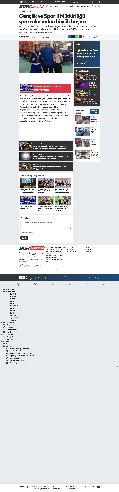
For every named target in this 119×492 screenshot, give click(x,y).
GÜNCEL (49, 6)
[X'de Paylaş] (73, 36)
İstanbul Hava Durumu (56, 249)
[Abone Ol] (94, 36)
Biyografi (9, 337)
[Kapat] (118, 367)
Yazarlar (45, 2)
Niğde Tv (88, 251)
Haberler (22, 11)
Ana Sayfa (10, 289)
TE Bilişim (97, 278)
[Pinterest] (27, 265)
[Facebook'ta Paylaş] (69, 36)
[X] (23, 265)
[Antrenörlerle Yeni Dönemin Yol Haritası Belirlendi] (46, 183)
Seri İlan (9, 332)
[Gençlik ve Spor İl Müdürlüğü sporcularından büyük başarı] (46, 57)
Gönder (24, 238)
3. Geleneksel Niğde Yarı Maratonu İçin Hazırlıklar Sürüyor (27, 190)
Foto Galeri (25, 2)
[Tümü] (98, 44)
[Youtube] (37, 265)
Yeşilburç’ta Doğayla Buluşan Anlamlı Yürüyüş (62, 208)
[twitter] (35, 284)
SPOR (77, 6)
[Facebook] (20, 265)
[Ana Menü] (99, 6)
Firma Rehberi (11, 330)
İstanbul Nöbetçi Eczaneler (57, 247)
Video (36, 2)
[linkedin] (103, 284)
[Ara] (93, 6)
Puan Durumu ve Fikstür (56, 255)
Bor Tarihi (88, 249)
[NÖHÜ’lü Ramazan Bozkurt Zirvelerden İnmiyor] (46, 200)
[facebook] (18, 284)
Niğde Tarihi (72, 251)
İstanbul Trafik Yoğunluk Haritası (21, 353)
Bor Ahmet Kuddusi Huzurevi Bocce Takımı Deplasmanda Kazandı (63, 190)
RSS (22, 278)
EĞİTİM (71, 6)
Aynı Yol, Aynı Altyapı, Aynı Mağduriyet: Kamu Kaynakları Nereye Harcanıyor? (48, 488)
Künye (71, 247)
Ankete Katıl (81, 63)
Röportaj (9, 334)
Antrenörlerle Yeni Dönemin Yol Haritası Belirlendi (45, 190)
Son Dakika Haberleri (55, 259)
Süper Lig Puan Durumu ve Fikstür (21, 356)
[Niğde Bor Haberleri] (31, 6)
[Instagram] (30, 265)
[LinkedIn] (33, 265)
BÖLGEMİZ (85, 6)
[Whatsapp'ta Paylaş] (76, 36)
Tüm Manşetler (53, 257)
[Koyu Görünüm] (96, 6)
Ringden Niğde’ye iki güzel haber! (27, 207)
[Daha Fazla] (80, 36)
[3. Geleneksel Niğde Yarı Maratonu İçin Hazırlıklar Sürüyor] (28, 183)
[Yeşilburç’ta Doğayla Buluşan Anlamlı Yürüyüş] (63, 200)
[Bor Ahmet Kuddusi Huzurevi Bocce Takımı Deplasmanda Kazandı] (63, 183)
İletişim (88, 247)
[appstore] (59, 270)
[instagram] (52, 284)
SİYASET (57, 6)
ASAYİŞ (64, 6)
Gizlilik (71, 249)
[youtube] (69, 284)
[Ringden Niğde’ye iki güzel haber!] (28, 200)
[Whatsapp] (40, 265)
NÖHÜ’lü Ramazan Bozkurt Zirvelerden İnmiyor (45, 208)
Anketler (9, 339)
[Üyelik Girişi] (98, 2)
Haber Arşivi (53, 262)
